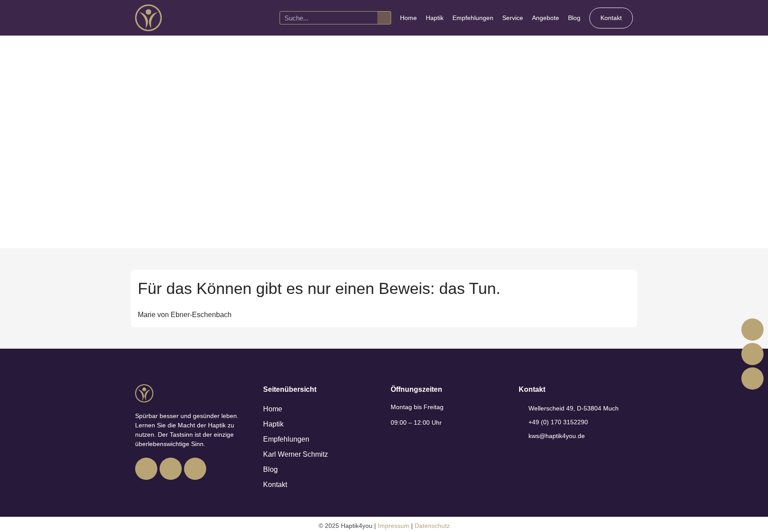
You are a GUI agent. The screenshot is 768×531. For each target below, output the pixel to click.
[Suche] (384, 18)
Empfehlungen (472, 17)
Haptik (435, 17)
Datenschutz (432, 525)
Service (512, 17)
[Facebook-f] (146, 469)
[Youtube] (195, 469)
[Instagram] (171, 469)
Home (408, 17)
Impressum (393, 525)
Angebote (545, 17)
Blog (574, 17)
